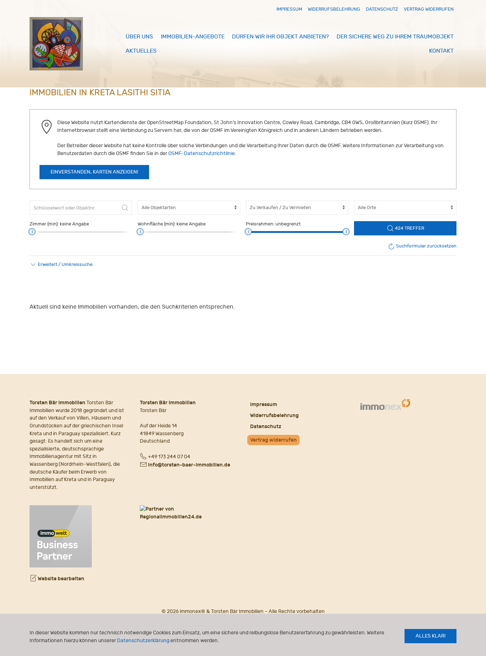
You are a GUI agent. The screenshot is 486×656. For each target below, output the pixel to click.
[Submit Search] (125, 208)
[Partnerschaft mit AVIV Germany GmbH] (61, 536)
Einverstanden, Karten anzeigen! (94, 172)
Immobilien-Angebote (192, 36)
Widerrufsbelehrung (334, 9)
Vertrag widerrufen (429, 9)
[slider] (31, 231)
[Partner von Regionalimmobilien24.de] (188, 513)
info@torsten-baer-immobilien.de (189, 465)
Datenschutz (382, 9)
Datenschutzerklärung (143, 641)
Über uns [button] (139, 36)
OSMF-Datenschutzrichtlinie (201, 153)
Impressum (289, 9)
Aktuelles (141, 51)
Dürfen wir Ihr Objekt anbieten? (280, 36)
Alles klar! (430, 636)
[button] (61, 264)
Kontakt (441, 51)
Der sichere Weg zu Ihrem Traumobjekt (395, 36)
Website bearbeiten (60, 579)
